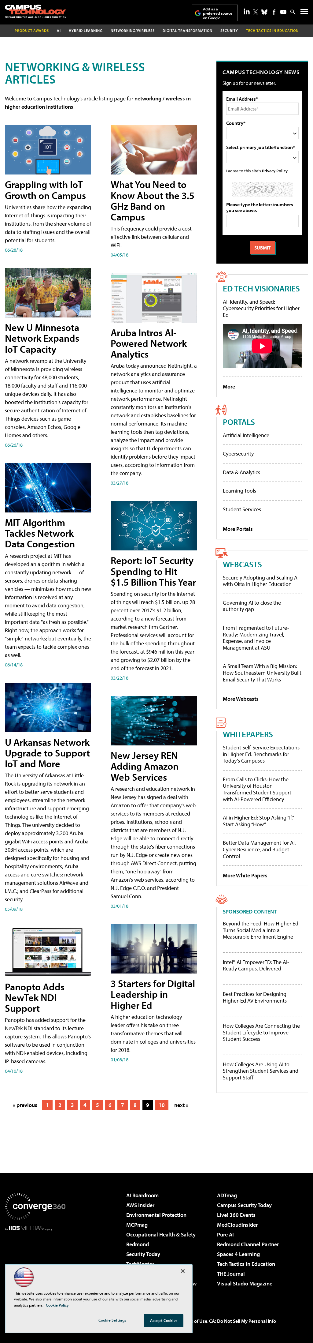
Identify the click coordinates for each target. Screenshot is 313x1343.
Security (229, 30)
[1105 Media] (35, 1262)
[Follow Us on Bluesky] (264, 12)
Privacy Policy (275, 171)
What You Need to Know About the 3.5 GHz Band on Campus (152, 200)
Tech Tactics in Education (246, 1263)
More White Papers (245, 875)
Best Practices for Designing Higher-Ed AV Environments (255, 997)
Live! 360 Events (236, 1214)
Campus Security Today (244, 1205)
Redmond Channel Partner (248, 1244)
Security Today (143, 1254)
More (229, 386)
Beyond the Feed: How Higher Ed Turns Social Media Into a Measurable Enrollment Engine (260, 930)
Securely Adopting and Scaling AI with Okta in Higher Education (261, 581)
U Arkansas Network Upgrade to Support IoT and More (47, 753)
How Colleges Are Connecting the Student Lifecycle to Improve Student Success (261, 1032)
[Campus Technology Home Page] (35, 11)
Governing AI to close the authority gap (252, 606)
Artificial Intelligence (246, 435)
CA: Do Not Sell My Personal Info (242, 1321)
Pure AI (225, 1234)
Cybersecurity (238, 453)
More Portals (238, 528)
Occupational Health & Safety (161, 1234)
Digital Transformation (187, 30)
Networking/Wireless (133, 30)
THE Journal (231, 1273)
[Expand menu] (304, 13)
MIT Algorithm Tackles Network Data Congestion (40, 533)
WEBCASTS (242, 564)
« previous (25, 1105)
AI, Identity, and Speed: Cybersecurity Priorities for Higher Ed (261, 308)
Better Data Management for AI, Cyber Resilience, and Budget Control (259, 849)
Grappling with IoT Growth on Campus (45, 189)
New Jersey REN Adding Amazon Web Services (145, 766)
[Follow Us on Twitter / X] (255, 11)
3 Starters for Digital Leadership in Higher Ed (153, 994)
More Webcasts (241, 698)
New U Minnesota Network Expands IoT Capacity (42, 338)
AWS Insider (140, 1205)
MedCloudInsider (237, 1224)
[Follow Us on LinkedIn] (247, 11)
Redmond (137, 1244)
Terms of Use (193, 1321)
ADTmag (227, 1195)
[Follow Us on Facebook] (274, 12)
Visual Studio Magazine (244, 1283)
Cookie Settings (112, 1320)
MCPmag (137, 1224)
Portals (239, 421)
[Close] (183, 1271)
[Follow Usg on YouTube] (283, 12)
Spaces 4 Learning (238, 1254)
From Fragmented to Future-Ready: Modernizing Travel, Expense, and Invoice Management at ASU (256, 637)
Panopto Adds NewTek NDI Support (34, 997)
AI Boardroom (142, 1195)
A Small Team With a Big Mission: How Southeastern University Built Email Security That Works (262, 672)
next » (181, 1105)
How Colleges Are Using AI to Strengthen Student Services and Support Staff (260, 1071)
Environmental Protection (156, 1214)
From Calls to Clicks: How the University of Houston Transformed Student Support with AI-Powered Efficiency (257, 789)
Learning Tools (239, 490)
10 (162, 1105)
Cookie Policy (57, 1305)
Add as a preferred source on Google (217, 13)
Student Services (242, 509)
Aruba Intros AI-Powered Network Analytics (149, 343)
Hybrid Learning (86, 30)
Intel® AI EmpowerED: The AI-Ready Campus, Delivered (256, 965)
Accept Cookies (163, 1320)
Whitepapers (248, 734)
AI (59, 30)
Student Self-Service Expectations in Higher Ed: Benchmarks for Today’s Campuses (261, 754)
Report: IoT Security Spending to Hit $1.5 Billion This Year (153, 571)
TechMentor (140, 1263)
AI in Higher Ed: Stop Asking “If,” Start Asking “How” (258, 821)
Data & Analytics (241, 472)
